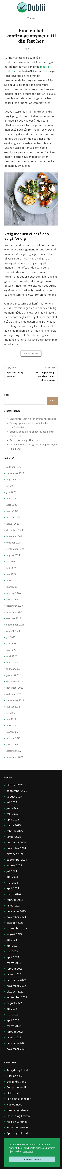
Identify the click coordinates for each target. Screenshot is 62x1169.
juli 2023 (10, 637)
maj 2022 (11, 719)
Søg (6, 394)
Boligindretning (16, 1081)
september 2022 (15, 700)
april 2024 (11, 580)
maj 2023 (11, 649)
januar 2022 (12, 744)
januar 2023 (12, 675)
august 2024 (13, 555)
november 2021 (14, 757)
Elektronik (13, 1093)
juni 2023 (11, 643)
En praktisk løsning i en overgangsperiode (33, 418)
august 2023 (13, 631)
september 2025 (15, 473)
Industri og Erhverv (18, 1116)
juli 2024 (10, 561)
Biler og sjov (14, 1076)
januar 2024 (12, 599)
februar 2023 (13, 668)
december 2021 (14, 750)
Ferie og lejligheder (19, 1098)
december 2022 (14, 681)
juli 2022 (10, 713)
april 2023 (11, 656)
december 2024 (14, 530)
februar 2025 (13, 517)
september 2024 (15, 549)
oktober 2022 (13, 694)
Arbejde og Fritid (17, 1070)
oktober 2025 (13, 467)
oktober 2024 (13, 542)
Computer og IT (16, 1087)
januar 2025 (12, 523)
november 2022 (14, 687)
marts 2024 (12, 586)
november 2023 (14, 612)
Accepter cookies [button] (32, 1159)
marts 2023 (12, 662)
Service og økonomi (19, 1127)
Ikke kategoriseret (18, 1110)
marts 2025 (12, 511)
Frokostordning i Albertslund (25, 440)
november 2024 (14, 536)
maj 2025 (11, 498)
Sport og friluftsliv (18, 1133)
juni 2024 (11, 567)
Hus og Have (14, 1104)
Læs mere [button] (28, 1151)
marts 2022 (12, 731)
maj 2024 (11, 574)
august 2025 (13, 479)
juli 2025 (10, 485)
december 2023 (14, 605)
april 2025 (11, 504)
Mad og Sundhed (31, 353)
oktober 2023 (13, 618)
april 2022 (11, 725)
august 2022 (13, 706)
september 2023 (15, 624)
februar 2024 (13, 593)
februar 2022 (13, 738)
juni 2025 (11, 492)
